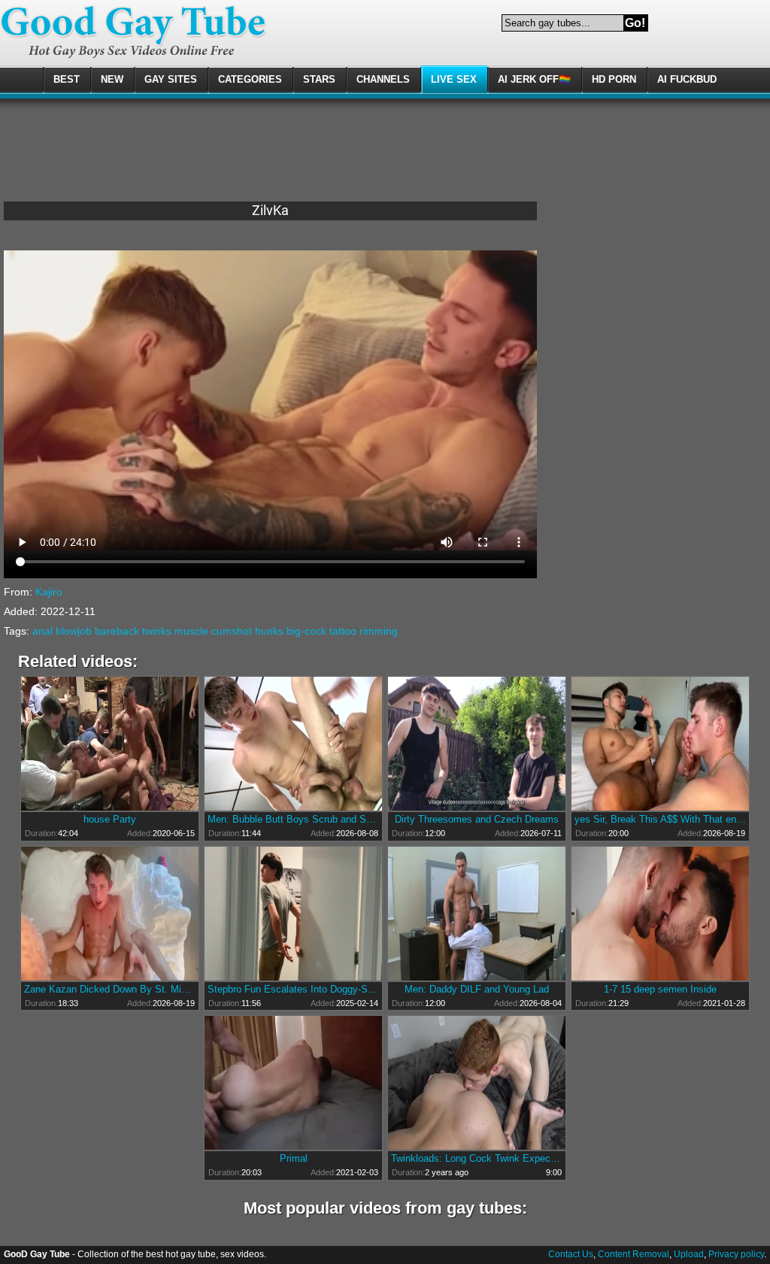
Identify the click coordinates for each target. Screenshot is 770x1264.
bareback (117, 631)
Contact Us (570, 1254)
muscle (191, 631)
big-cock (306, 631)
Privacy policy (736, 1254)
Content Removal (633, 1254)
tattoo (342, 631)
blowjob (74, 631)
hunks (269, 631)
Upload (689, 1254)
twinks (156, 631)
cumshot (231, 631)
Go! (635, 23)
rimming (378, 631)
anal (42, 631)
